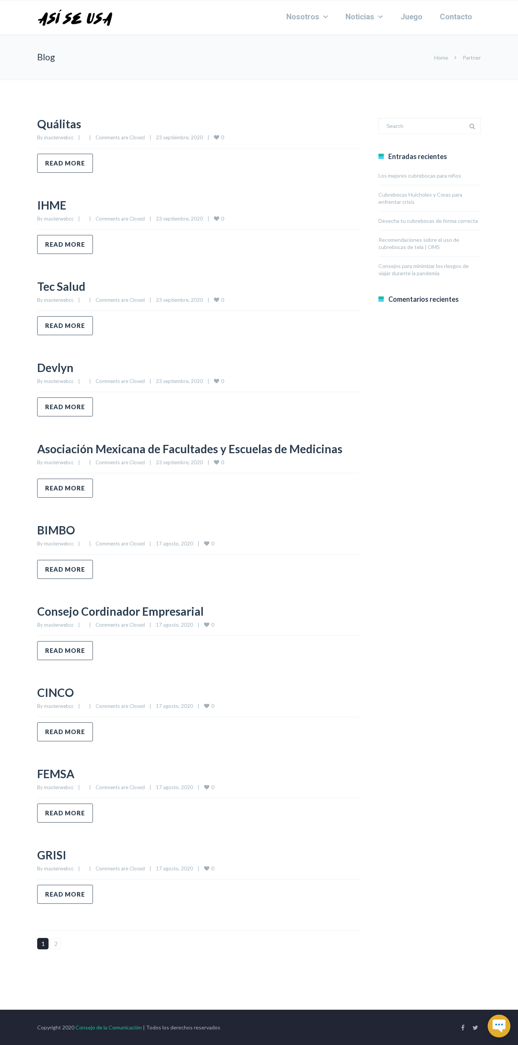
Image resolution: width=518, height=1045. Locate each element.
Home (441, 57)
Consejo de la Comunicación (108, 1027)
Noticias (359, 16)
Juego (411, 16)
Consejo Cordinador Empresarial (120, 611)
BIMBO (56, 530)
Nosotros (302, 16)
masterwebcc (59, 137)
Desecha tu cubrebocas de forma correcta (428, 221)
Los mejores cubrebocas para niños (419, 175)
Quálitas (59, 124)
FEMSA (55, 773)
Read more (65, 163)
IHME (51, 205)
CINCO (55, 692)
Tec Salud (61, 286)
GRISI (51, 855)
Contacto (456, 16)
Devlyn (55, 367)
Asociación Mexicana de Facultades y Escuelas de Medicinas (189, 449)
